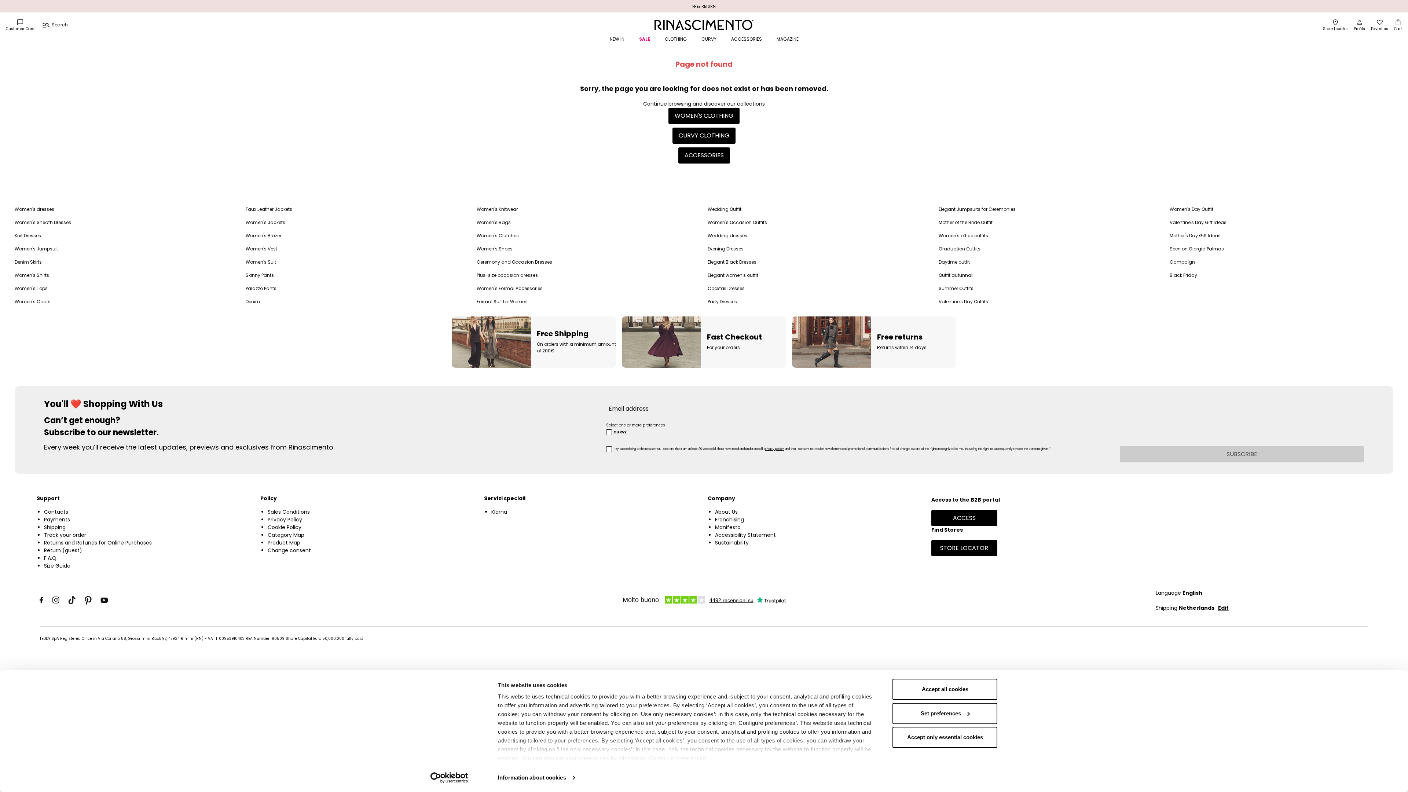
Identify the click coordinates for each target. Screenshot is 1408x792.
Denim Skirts (28, 262)
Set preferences (941, 713)
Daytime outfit (954, 262)
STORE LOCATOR (964, 548)
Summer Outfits (956, 288)
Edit (1223, 608)
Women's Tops (31, 288)
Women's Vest (261, 249)
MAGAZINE (788, 39)
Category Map (286, 535)
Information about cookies (532, 777)
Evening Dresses (726, 249)
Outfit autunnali (956, 275)
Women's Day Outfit (1191, 209)
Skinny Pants (260, 275)
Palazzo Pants (261, 288)
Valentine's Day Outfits (963, 301)
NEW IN (617, 39)
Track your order (65, 535)
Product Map (284, 542)
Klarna (499, 512)
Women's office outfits (963, 235)
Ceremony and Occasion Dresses (514, 262)
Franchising (729, 519)
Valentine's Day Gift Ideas (1198, 222)
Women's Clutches (498, 235)
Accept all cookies (945, 689)
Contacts (56, 512)
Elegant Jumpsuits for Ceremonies (977, 209)
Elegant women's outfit (733, 275)
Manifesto (728, 527)
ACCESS (964, 518)
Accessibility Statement (745, 535)
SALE (644, 39)
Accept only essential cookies (945, 737)
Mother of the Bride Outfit (966, 222)
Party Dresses (722, 301)
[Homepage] (704, 25)
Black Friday (1183, 275)
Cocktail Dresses (726, 288)
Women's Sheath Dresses (43, 222)
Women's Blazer (263, 235)
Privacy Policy (285, 519)
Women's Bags (494, 222)
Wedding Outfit (724, 209)
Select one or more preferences (635, 425)
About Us (726, 512)
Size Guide (57, 565)
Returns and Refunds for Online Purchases (98, 542)
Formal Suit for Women (502, 301)
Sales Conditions (289, 512)
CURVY (708, 39)
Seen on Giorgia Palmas (1197, 249)
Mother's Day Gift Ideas (1195, 235)
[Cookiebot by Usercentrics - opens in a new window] (449, 777)
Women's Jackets (265, 222)
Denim (253, 301)
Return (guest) (63, 550)
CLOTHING (676, 39)
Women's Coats (33, 301)
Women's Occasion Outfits (737, 222)
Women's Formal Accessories (510, 288)
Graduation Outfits (959, 249)
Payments (57, 519)
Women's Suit (261, 262)
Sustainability (732, 542)
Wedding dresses (727, 235)
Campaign (1182, 262)
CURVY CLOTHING (704, 135)
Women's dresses (34, 209)
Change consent (289, 550)
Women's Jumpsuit (36, 249)
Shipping (55, 527)
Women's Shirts (32, 275)
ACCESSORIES (746, 39)
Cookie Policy (284, 527)
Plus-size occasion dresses (507, 275)
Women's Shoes (495, 249)
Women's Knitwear (497, 209)
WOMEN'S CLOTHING (704, 115)
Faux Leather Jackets (269, 209)
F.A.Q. (51, 558)
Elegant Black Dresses (732, 262)
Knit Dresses (28, 235)
